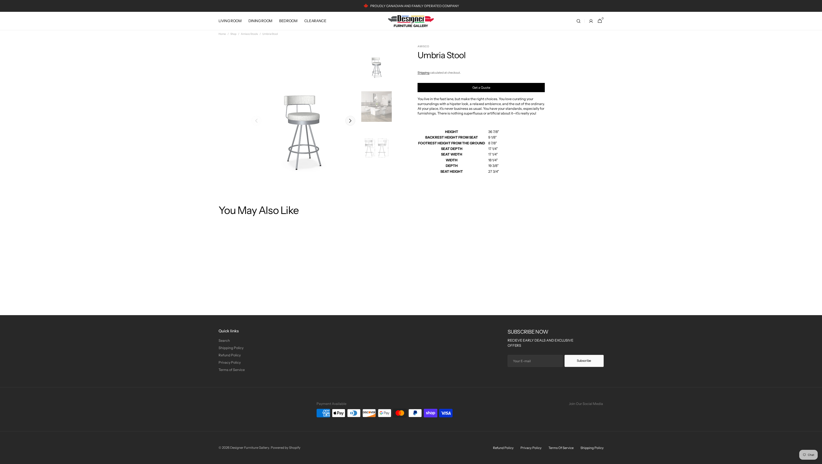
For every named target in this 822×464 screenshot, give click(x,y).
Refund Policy (230, 355)
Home (222, 33)
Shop (233, 33)
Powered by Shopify (285, 448)
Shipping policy (592, 448)
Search (224, 340)
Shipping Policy (231, 348)
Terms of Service (232, 370)
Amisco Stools (249, 33)
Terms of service (561, 448)
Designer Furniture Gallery (249, 448)
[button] (578, 21)
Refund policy (503, 448)
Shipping (423, 73)
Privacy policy (531, 448)
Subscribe (584, 361)
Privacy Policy (230, 362)
